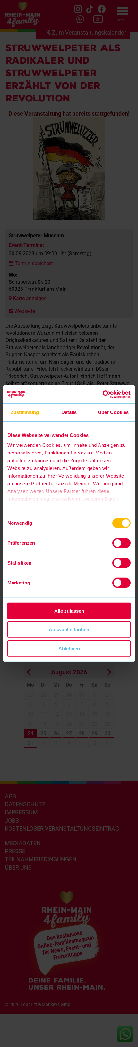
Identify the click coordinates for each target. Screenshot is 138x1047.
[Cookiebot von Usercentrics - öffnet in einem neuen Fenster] (102, 394)
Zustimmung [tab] (25, 412)
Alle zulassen (69, 610)
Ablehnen (69, 648)
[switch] (121, 543)
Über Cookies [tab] (113, 412)
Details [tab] (69, 412)
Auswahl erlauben (69, 629)
